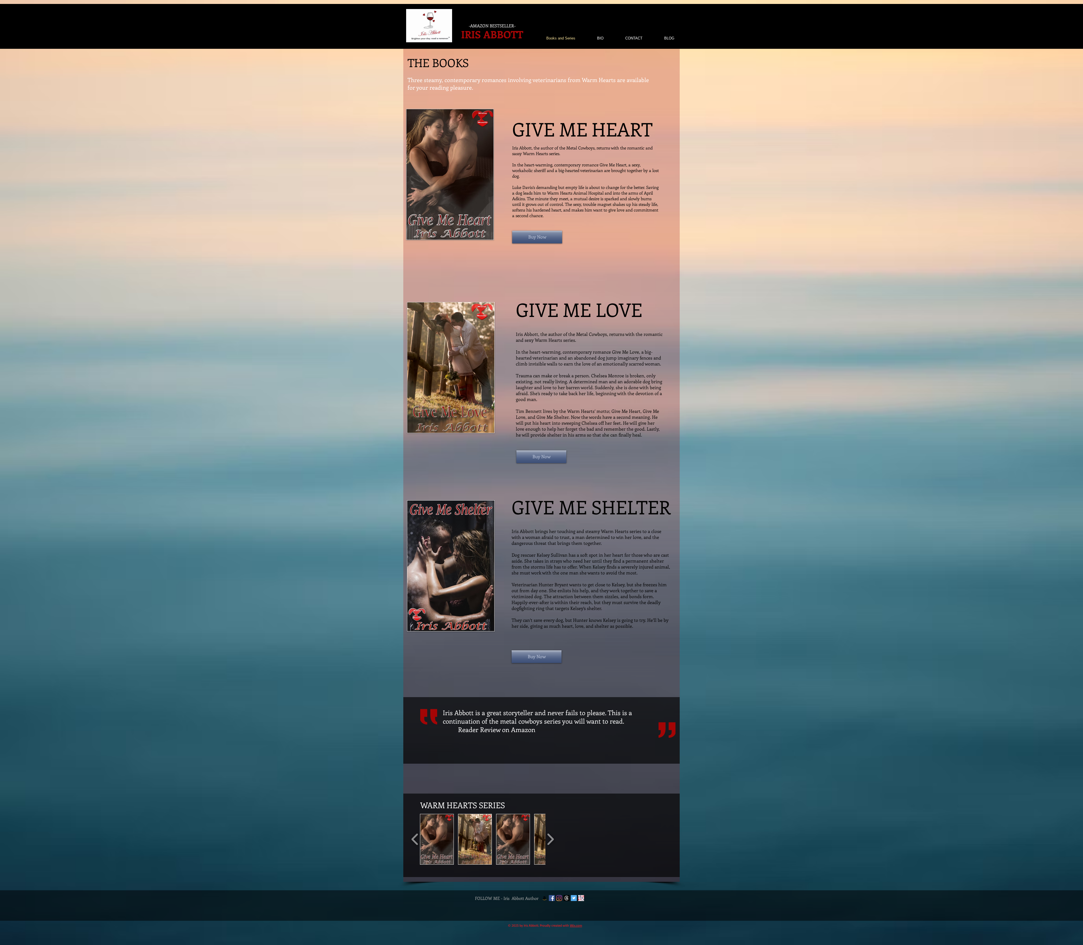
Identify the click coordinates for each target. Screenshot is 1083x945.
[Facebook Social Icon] (552, 898)
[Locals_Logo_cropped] (581, 898)
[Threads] (566, 898)
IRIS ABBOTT (492, 34)
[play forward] (550, 839)
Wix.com (576, 925)
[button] (437, 839)
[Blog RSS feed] (669, 27)
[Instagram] (559, 898)
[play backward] (415, 839)
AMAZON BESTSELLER (492, 25)
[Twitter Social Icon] (574, 898)
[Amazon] (544, 898)
